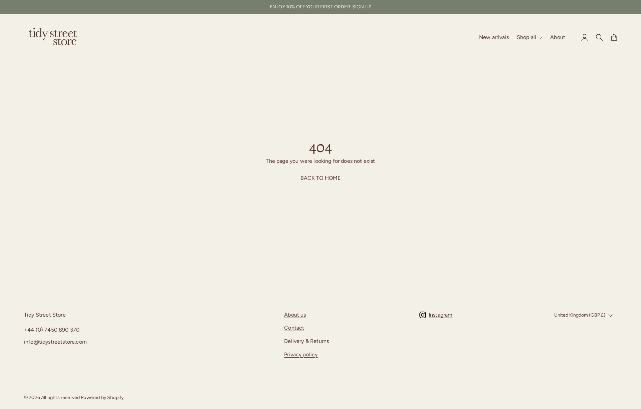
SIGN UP (361, 7)
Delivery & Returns (306, 341)
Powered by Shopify (102, 397)
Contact (294, 328)
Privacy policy (300, 354)
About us (295, 315)
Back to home (320, 178)
